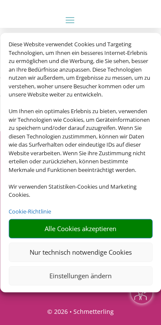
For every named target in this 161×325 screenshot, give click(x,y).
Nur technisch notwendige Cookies (81, 252)
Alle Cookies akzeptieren (80, 228)
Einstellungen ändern (80, 275)
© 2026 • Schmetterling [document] (80, 311)
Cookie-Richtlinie (30, 211)
